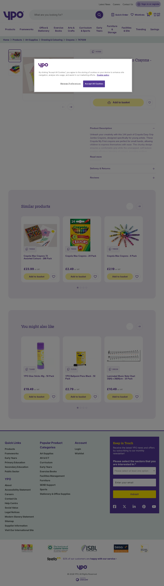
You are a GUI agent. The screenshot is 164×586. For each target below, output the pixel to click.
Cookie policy (103, 75)
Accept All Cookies (94, 84)
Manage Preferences (70, 83)
